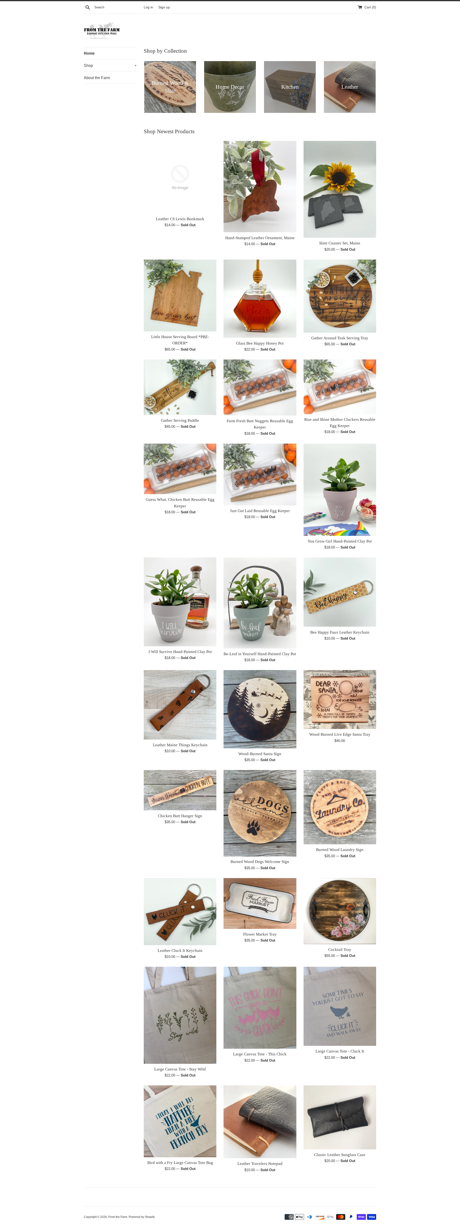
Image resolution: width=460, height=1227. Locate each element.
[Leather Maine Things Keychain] (180, 705)
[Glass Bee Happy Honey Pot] (260, 299)
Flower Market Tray (260, 934)
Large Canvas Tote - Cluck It (340, 1051)
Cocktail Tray (339, 949)
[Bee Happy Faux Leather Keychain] (340, 592)
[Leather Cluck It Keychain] (180, 911)
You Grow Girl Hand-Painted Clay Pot (340, 541)
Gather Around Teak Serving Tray (339, 338)
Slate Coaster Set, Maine (339, 243)
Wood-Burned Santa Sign (259, 754)
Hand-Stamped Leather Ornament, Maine (260, 238)
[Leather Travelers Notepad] (260, 1121)
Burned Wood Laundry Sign (339, 849)
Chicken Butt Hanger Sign (180, 816)
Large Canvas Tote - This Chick (260, 1054)
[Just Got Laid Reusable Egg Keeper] (260, 474)
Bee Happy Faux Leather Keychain (339, 632)
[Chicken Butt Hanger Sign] (180, 790)
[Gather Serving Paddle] (180, 387)
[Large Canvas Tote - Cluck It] (340, 1006)
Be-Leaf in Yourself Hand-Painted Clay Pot (260, 654)
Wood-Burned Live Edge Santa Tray (339, 734)
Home (89, 53)
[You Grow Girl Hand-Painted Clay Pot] (340, 490)
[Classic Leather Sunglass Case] (340, 1117)
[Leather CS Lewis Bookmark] (180, 177)
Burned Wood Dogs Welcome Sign (259, 861)
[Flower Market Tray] (260, 903)
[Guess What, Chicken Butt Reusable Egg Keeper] (180, 469)
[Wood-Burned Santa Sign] (260, 709)
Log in (148, 7)
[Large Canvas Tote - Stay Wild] (180, 1015)
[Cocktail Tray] (340, 911)
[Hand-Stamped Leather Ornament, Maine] (260, 186)
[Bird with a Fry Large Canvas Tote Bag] (180, 1121)
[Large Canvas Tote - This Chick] (260, 1008)
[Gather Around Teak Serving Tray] (340, 296)
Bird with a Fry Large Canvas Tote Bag (180, 1162)
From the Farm (117, 1217)
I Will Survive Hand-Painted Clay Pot (180, 651)
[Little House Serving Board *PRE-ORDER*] (180, 295)
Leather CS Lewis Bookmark (180, 219)
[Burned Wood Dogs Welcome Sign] (260, 813)
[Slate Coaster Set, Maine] (340, 189)
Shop (110, 66)
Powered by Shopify (142, 1217)
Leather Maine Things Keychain (180, 745)
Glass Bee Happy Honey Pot (260, 343)
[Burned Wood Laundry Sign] (340, 807)
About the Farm (97, 78)
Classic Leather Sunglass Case (339, 1154)
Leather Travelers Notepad (259, 1163)
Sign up (164, 7)
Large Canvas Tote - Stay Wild (180, 1069)
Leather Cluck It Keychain (180, 950)
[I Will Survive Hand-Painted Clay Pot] (180, 601)
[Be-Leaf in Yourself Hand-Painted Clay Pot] (260, 602)
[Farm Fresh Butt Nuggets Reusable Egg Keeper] (260, 387)
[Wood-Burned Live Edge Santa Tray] (340, 699)
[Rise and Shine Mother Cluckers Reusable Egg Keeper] (340, 386)
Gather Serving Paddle (180, 420)
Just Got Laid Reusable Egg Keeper (260, 511)
